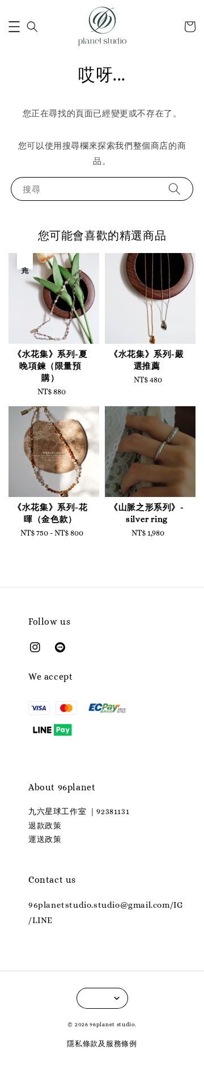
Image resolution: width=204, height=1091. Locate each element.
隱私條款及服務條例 (102, 1043)
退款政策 (44, 825)
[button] (14, 26)
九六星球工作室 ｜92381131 (78, 811)
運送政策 (44, 839)
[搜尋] (174, 189)
